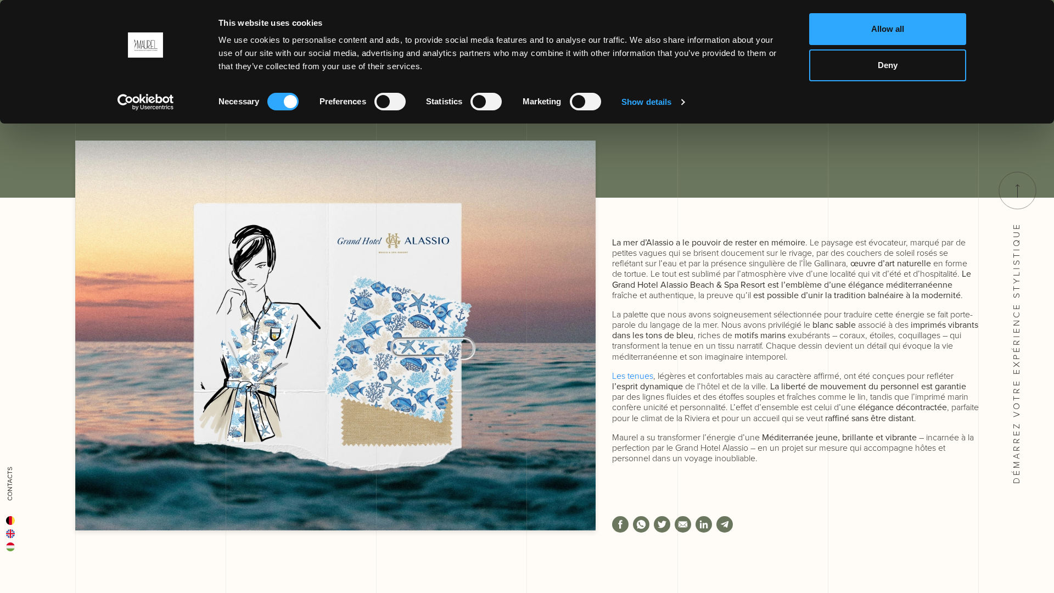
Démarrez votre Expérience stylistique (1016, 351)
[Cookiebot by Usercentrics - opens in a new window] (146, 102)
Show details (646, 102)
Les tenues (632, 376)
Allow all (887, 28)
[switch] (390, 101)
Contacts (10, 484)
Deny (888, 65)
